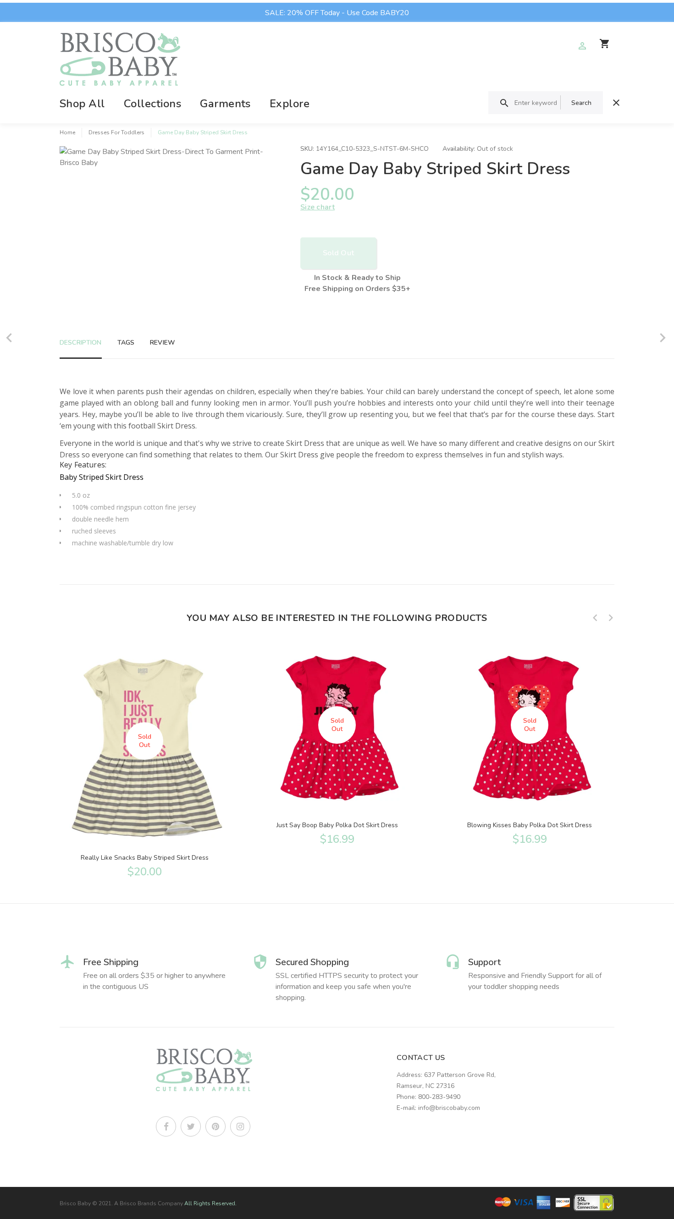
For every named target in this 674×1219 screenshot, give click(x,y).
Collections (152, 103)
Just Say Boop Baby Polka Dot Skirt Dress (337, 825)
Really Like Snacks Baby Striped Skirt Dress (145, 857)
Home (67, 132)
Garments (225, 103)
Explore (289, 103)
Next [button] (610, 617)
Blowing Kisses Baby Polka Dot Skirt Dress (529, 825)
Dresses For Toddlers (116, 132)
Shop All (82, 103)
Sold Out (338, 253)
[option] (144, 759)
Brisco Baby (75, 1203)
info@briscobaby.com (449, 1108)
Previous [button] (595, 617)
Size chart (317, 207)
